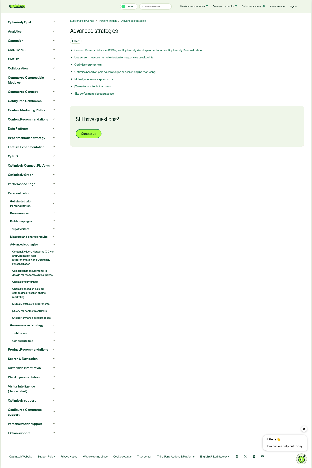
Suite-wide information (24, 367)
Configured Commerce (25, 100)
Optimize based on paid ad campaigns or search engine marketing (114, 71)
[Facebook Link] (237, 456)
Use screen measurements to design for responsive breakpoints (113, 57)
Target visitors (19, 228)
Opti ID (13, 156)
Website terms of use (95, 456)
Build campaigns (21, 221)
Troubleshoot (19, 333)
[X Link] (245, 456)
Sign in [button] (293, 6)
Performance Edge (21, 184)
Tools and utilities (21, 340)
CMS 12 (13, 59)
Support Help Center (82, 20)
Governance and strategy (26, 325)
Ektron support (19, 433)
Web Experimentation (24, 377)
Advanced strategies (133, 20)
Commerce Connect (23, 91)
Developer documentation (192, 6)
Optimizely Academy (252, 6)
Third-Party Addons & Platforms (175, 456)
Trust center (144, 456)
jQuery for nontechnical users (92, 86)
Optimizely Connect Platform (29, 165)
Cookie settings (122, 456)
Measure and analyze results (28, 236)
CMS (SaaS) (16, 49)
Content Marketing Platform (28, 110)
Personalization (108, 20)
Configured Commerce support (25, 412)
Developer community (223, 6)
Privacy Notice (68, 456)
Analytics (14, 31)
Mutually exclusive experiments (93, 79)
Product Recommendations (28, 349)
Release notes (19, 213)
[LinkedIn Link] (254, 456)
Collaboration (18, 68)
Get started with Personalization (20, 203)
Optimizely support (22, 400)
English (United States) (213, 456)
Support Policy (46, 456)
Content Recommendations (28, 119)
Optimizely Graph (20, 174)
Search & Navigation (23, 358)
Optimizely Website (20, 456)
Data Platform (18, 128)
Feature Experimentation (26, 147)
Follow (75, 41)
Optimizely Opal (19, 22)
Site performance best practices (94, 93)
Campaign (15, 40)
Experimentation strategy (26, 137)
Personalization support (25, 423)
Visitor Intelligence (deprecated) (21, 389)
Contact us (88, 133)
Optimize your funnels (88, 64)
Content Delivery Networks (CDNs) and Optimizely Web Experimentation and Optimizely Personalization (138, 50)
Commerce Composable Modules (26, 80)
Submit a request (277, 6)
